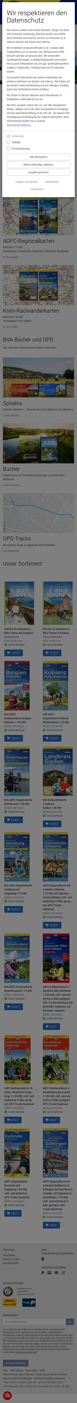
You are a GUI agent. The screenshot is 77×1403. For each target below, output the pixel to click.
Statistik (16, 142)
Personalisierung (21, 148)
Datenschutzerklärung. (19, 124)
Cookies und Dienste (26, 181)
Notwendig (17, 136)
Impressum (37, 189)
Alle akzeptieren (38, 156)
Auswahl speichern (38, 172)
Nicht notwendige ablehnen (38, 164)
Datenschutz (52, 181)
